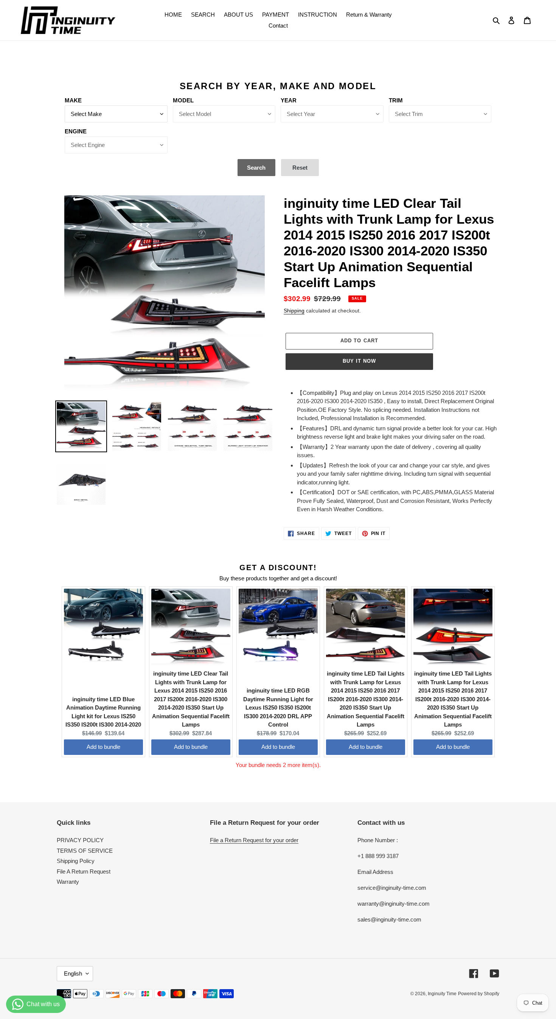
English (73, 973)
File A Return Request (83, 871)
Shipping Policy (76, 861)
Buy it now (359, 361)
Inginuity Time (442, 993)
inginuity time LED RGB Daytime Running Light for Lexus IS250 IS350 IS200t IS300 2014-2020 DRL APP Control (278, 707)
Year (289, 100)
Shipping (294, 311)
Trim (396, 100)
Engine (76, 131)
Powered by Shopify (478, 993)
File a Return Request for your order (254, 840)
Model (183, 100)
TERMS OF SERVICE (85, 850)
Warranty (68, 881)
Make (73, 100)
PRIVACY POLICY (80, 840)
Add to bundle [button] (103, 747)
